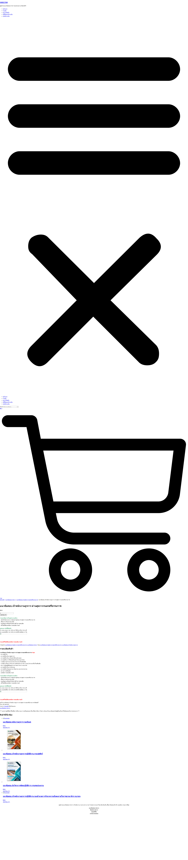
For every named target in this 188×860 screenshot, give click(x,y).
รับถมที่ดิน (94, 811)
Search (1, 406)
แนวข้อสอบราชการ (10, 599)
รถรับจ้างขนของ (94, 813)
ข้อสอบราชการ (94, 809)
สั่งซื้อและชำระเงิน (7, 14)
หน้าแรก (5, 8)
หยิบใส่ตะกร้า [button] (6, 727)
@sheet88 (6, 706)
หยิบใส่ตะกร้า (3, 615)
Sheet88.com (3, 816)
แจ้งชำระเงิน (6, 16)
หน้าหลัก (2, 599)
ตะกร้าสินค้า (6, 12)
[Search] (18, 407)
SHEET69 (4, 2)
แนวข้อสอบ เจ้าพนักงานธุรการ (70, 645)
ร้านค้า (5, 10)
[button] (94, 206)
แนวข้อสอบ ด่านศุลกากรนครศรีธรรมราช (27, 599)
